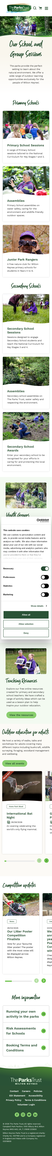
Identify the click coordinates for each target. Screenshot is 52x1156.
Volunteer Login (26, 1104)
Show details (37, 606)
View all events (14, 763)
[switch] (45, 577)
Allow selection (26, 624)
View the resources (21, 715)
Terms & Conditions (35, 1100)
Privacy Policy (13, 1100)
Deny (26, 633)
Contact (14, 1091)
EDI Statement (17, 1095)
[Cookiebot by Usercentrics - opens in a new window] (37, 520)
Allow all (26, 615)
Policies (38, 1091)
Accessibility (36, 1095)
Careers (26, 1091)
